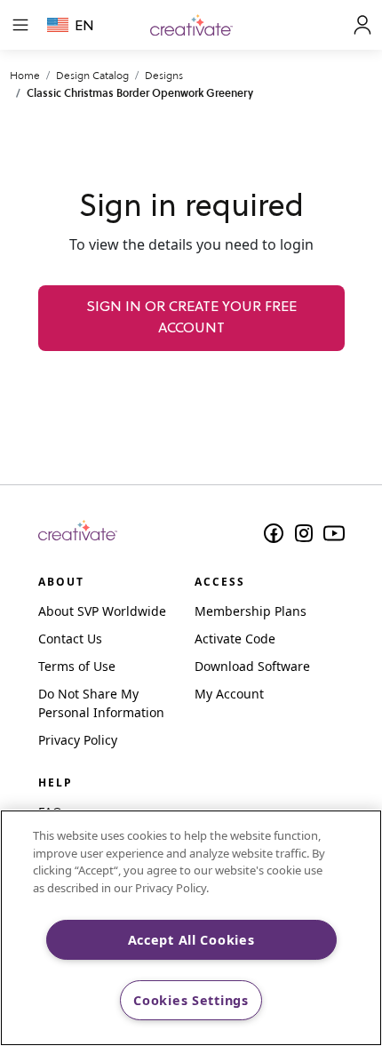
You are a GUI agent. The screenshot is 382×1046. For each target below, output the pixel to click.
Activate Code (235, 638)
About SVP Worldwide (102, 611)
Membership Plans (250, 611)
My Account (229, 693)
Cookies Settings (191, 1000)
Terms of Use (76, 666)
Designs (164, 75)
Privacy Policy (77, 739)
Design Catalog (92, 75)
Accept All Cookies (191, 939)
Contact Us (70, 638)
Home (25, 75)
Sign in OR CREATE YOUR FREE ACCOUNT (191, 318)
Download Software (252, 666)
